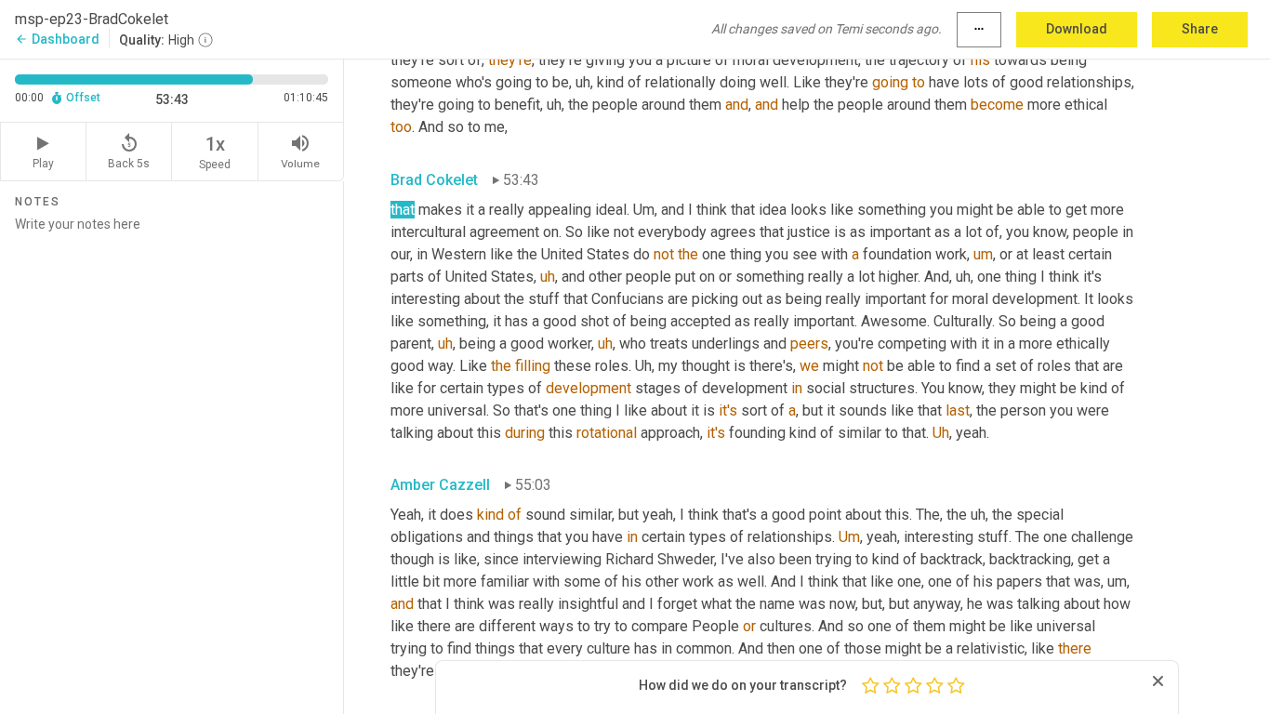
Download (1076, 28)
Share (1200, 28)
